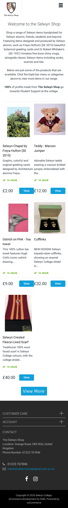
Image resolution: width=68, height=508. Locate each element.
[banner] (34, 391)
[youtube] (43, 480)
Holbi (42, 499)
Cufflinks (40, 239)
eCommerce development (22, 499)
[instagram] (35, 479)
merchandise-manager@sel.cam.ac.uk (30, 468)
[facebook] (26, 479)
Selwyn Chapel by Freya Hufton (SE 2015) (15, 150)
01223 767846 (17, 464)
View (27, 190)
